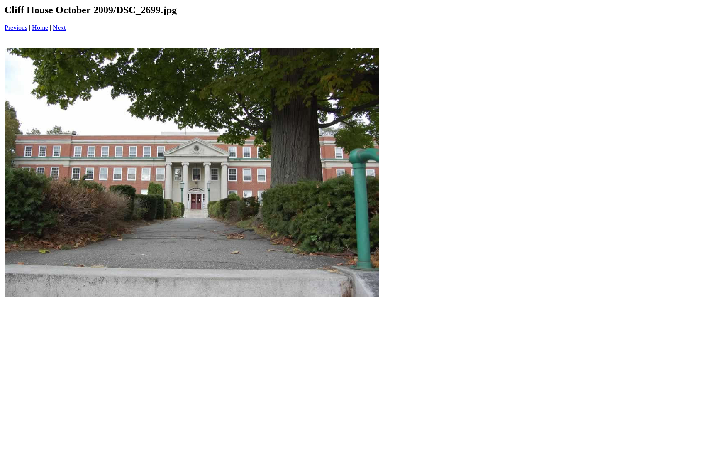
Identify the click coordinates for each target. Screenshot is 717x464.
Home (40, 27)
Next (59, 27)
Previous (16, 27)
